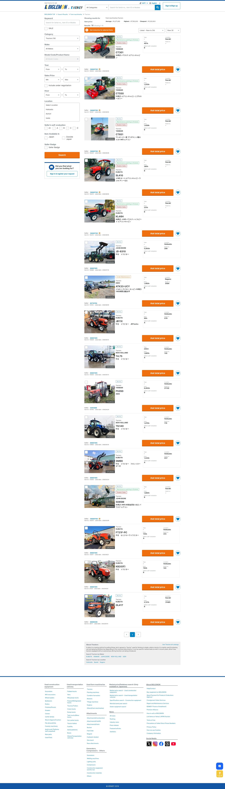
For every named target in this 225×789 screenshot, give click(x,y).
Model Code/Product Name (57, 55)
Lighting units (91, 761)
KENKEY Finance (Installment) (156, 706)
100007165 (94, 69)
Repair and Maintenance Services (158, 703)
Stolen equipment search (118, 706)
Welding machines (93, 758)
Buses (69, 733)
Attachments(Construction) (96, 718)
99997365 (93, 268)
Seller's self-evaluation (55, 125)
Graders (47, 710)
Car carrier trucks (73, 720)
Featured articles (115, 728)
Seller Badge (50, 144)
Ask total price (157, 69)
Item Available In (52, 134)
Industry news (114, 722)
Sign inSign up (171, 6)
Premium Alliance (152, 710)
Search (62, 155)
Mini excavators (50, 694)
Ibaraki (96, 662)
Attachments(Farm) (93, 724)
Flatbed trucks (72, 691)
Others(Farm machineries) (95, 708)
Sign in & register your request (62, 174)
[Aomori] (62, 114)
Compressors (91, 765)
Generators (90, 755)
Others (89, 776)
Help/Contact (151, 688)
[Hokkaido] (62, 109)
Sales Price (50, 75)
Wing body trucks (73, 698)
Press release (114, 725)
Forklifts (70, 726)
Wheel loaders (49, 698)
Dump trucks (71, 712)
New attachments (93, 743)
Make (47, 44)
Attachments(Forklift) (94, 721)
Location (48, 101)
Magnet (89, 734)
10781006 (93, 408)
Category (49, 34)
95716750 (93, 303)
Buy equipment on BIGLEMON (156, 692)
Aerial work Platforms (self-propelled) (52, 730)
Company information (154, 733)
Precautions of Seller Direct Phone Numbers (161, 723)
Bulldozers (48, 701)
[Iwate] (62, 118)
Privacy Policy (151, 727)
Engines (89, 705)
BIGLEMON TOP (50, 14)
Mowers (89, 699)
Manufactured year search (118, 703)
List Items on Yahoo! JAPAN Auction (158, 716)
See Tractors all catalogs (170, 644)
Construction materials (94, 773)
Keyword (49, 18)
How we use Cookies (154, 730)
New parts (48, 734)
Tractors (89, 689)
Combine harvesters (93, 695)
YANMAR (96, 656)
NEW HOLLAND (116, 656)
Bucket (89, 727)
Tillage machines (92, 702)
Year (47, 65)
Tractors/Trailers (72, 706)
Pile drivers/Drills (50, 723)
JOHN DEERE (105, 656)
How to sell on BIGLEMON (155, 713)
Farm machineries (76, 14)
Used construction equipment (52, 685)
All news (112, 716)
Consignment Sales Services (156, 700)
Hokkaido (89, 662)
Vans (68, 694)
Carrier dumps (49, 717)
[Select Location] (62, 105)
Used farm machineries (95, 684)
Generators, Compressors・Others (95, 749)
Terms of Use (151, 720)
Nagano (102, 662)
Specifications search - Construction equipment (125, 700)
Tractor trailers (72, 723)
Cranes (47, 713)
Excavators (48, 691)
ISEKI (124, 656)
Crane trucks (71, 709)
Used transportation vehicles (75, 685)
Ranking (112, 719)
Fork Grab (90, 731)
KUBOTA (89, 656)
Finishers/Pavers (50, 707)
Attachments (91, 713)
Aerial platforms (72, 730)
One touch (90, 740)
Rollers (47, 704)
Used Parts (48, 737)
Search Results (63, 14)
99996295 (94, 622)
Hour (47, 91)
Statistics (113, 731)
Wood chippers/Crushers (53, 720)
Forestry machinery (51, 726)
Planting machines (93, 692)
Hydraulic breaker (93, 737)
